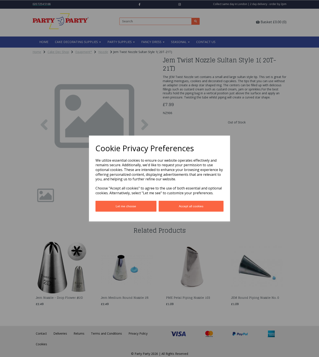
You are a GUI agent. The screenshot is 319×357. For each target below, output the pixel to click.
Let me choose (126, 206)
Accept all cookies (191, 206)
